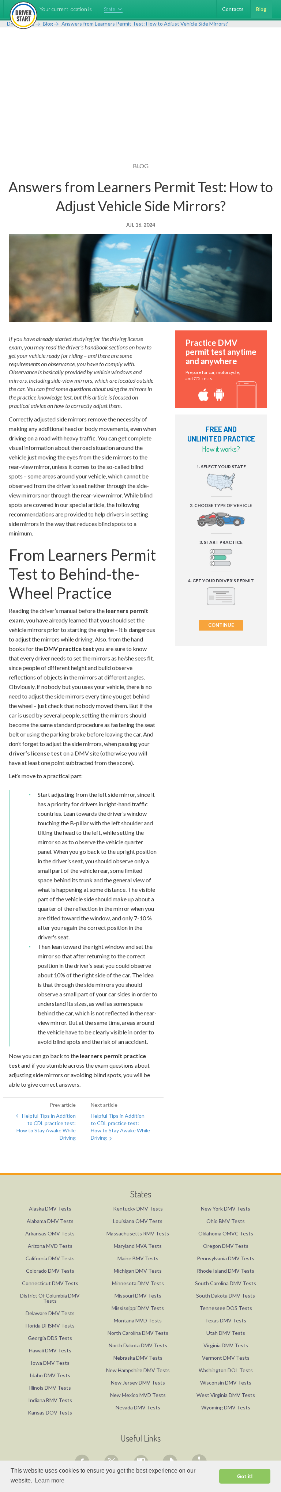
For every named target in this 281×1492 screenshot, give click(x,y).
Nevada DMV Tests (138, 1407)
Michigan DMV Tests (138, 1271)
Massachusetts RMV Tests (137, 1233)
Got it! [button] (245, 1476)
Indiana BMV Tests (50, 1400)
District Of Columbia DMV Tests (50, 1298)
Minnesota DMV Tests (138, 1283)
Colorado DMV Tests (50, 1271)
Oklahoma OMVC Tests (225, 1233)
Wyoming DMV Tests (225, 1407)
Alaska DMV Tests (50, 1208)
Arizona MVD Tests (50, 1246)
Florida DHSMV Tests (50, 1325)
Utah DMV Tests (225, 1333)
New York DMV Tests (225, 1208)
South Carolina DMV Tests (225, 1283)
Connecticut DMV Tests (50, 1283)
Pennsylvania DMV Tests (225, 1258)
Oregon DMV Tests (225, 1246)
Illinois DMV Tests (50, 1388)
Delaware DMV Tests (50, 1313)
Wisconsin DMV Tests (225, 1382)
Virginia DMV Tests (225, 1345)
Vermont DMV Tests (226, 1358)
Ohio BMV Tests (225, 1221)
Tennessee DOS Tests (225, 1308)
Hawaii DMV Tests (50, 1350)
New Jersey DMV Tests (138, 1382)
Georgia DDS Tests (50, 1338)
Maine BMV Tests (137, 1258)
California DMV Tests (50, 1258)
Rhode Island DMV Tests (225, 1271)
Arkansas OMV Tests (50, 1233)
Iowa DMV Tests (50, 1363)
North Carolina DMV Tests (138, 1333)
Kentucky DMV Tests (138, 1208)
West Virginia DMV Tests (225, 1395)
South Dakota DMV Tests (225, 1295)
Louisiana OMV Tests (137, 1221)
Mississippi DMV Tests (138, 1308)
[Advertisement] (140, 107)
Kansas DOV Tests (50, 1412)
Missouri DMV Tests (138, 1295)
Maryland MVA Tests (138, 1246)
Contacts (233, 9)
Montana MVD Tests (138, 1320)
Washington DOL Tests (226, 1370)
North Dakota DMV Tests (138, 1345)
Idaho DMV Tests (50, 1375)
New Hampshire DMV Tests (138, 1370)
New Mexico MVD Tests (138, 1395)
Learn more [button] (49, 1480)
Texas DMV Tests (225, 1320)
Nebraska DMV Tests (137, 1358)
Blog (261, 9)
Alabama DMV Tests (50, 1221)
